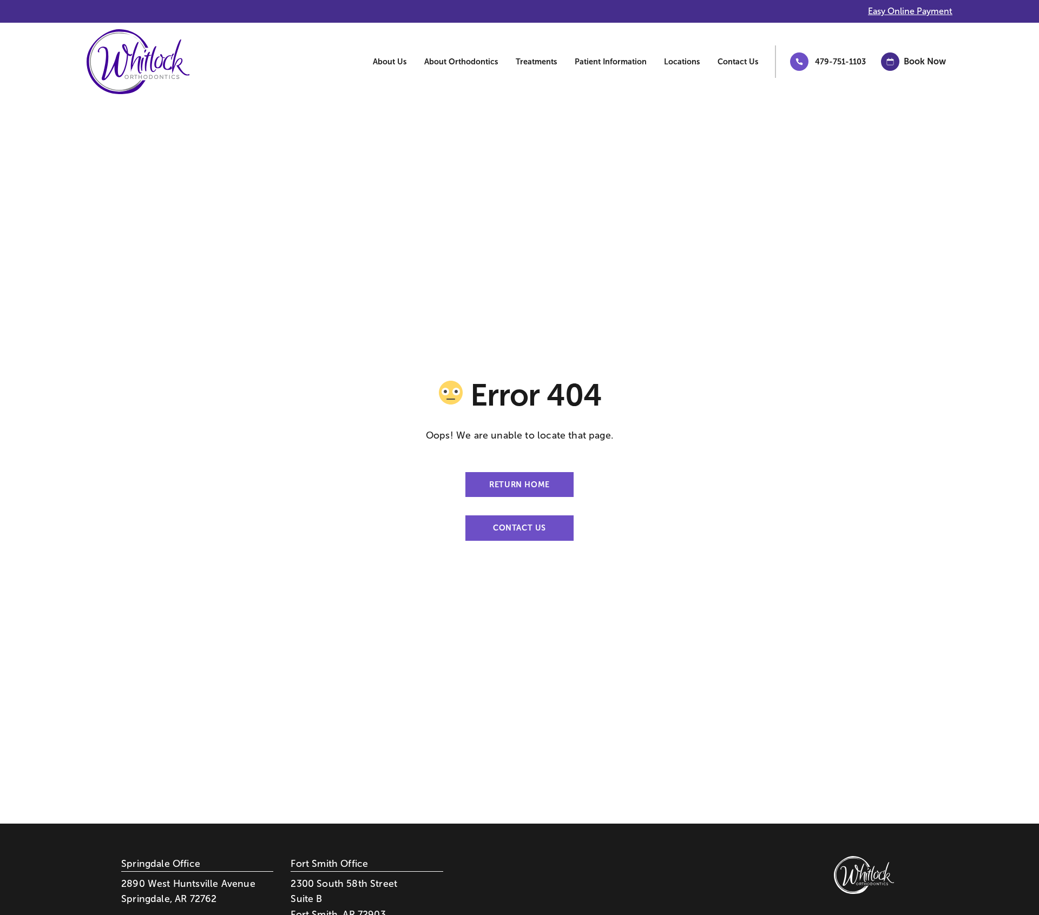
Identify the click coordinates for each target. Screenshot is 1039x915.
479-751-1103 (840, 61)
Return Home (519, 484)
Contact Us (738, 61)
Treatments (536, 61)
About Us (390, 61)
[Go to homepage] (130, 62)
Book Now (925, 61)
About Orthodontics (461, 61)
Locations (682, 61)
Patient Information (611, 61)
